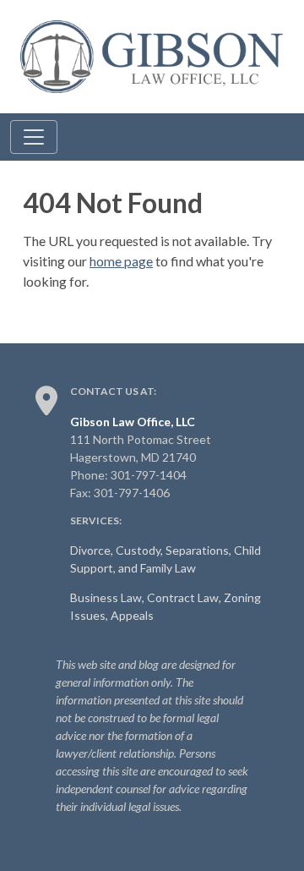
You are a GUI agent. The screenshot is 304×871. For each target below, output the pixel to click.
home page (121, 261)
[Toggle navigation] (33, 137)
